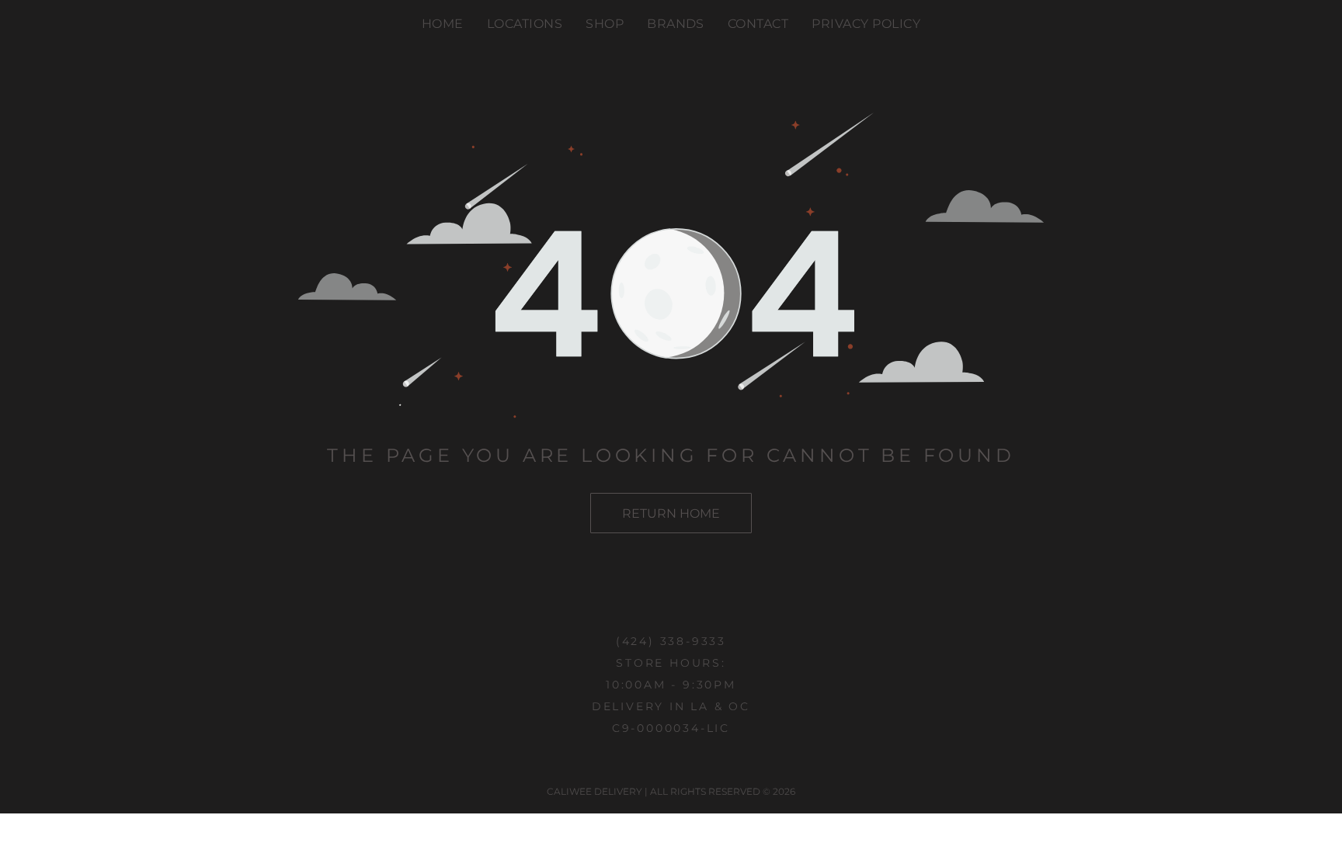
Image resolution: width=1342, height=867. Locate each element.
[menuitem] (442, 23)
